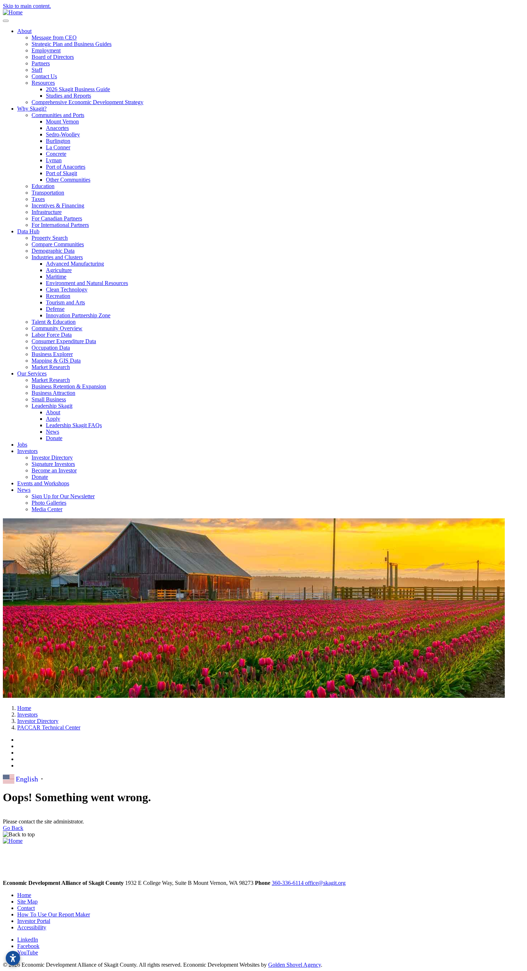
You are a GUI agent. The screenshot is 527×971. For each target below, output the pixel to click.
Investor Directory (52, 457)
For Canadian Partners (57, 218)
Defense (55, 309)
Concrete (56, 154)
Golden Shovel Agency (294, 965)
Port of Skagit (61, 173)
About (53, 412)
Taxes (38, 199)
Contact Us (44, 76)
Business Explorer (52, 354)
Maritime (56, 277)
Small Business (49, 399)
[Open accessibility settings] (13, 958)
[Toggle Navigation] (6, 21)
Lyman (54, 160)
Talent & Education (54, 322)
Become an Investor (54, 470)
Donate (54, 438)
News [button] (23, 490)
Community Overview (57, 328)
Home (24, 895)
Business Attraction (53, 393)
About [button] (24, 31)
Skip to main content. (27, 6)
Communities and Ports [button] (58, 115)
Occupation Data (51, 348)
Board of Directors (53, 57)
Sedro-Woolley (63, 134)
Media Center (47, 509)
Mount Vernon (62, 121)
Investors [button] (27, 451)
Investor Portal (33, 921)
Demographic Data (53, 251)
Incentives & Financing (58, 205)
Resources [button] (43, 83)
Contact (26, 908)
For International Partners (60, 225)
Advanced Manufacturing (75, 264)
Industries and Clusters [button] (57, 257)
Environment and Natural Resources (87, 283)
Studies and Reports (68, 96)
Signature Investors (53, 464)
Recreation (58, 296)
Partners (41, 63)
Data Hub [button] (28, 231)
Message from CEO (54, 37)
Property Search (50, 238)
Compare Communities (58, 244)
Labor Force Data (52, 335)
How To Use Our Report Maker (53, 914)
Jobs (22, 445)
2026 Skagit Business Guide (78, 89)
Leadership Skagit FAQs (74, 425)
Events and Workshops (43, 483)
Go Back (13, 828)
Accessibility (31, 927)
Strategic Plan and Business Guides (71, 44)
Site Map (27, 901)
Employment (46, 50)
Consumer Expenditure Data (64, 341)
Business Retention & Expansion (69, 386)
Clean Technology (66, 289)
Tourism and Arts (65, 302)
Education (43, 186)
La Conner (58, 147)
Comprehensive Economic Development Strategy (87, 102)
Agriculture (59, 270)
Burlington (58, 141)
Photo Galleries (49, 503)
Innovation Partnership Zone (78, 315)
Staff (37, 70)
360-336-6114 (288, 883)
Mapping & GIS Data (56, 361)
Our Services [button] (32, 373)
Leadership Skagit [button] (52, 406)
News (52, 432)
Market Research (51, 367)
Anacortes (57, 128)
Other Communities (68, 180)
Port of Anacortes (65, 167)
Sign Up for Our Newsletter (63, 496)
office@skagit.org (325, 883)
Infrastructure (47, 212)
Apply (53, 419)
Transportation (48, 193)
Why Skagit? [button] (32, 109)
